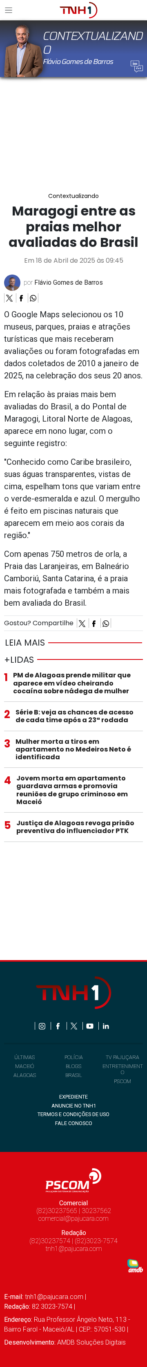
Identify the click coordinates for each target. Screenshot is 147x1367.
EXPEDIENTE (73, 1097)
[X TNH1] (74, 1026)
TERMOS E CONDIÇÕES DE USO (73, 1114)
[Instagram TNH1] (43, 1026)
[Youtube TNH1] (90, 1026)
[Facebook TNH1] (59, 1026)
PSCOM (122, 1081)
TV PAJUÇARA (122, 1057)
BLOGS (73, 1066)
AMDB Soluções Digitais (91, 1342)
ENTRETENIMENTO (122, 1069)
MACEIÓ (24, 1066)
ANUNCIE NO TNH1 (73, 1106)
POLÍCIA (74, 1057)
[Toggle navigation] (11, 10)
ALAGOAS (24, 1075)
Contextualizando (73, 196)
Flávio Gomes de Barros (68, 282)
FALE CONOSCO (73, 1123)
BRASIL (73, 1075)
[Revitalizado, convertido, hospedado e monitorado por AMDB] (135, 1265)
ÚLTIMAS (24, 1057)
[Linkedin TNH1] (105, 1026)
